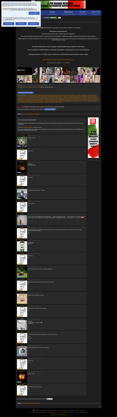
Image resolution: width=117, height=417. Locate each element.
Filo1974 (81, 97)
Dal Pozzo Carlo (93, 96)
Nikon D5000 (20, 87)
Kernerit (21, 214)
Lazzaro (37, 99)
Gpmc (72, 98)
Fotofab (92, 97)
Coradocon (78, 96)
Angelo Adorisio (89, 95)
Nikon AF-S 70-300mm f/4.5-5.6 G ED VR (31, 87)
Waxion (21, 371)
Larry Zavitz (32, 99)
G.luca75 (35, 98)
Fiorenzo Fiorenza (87, 97)
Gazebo (56, 98)
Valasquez (34, 102)
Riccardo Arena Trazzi (39, 101)
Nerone (41, 100)
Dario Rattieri (32, 97)
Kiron (25, 99)
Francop (27, 98)
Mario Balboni (73, 99)
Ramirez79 (22, 101)
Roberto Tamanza (61, 101)
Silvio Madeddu (94, 101)
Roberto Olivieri (55, 101)
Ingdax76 (79, 98)
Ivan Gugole (83, 98)
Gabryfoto (52, 98)
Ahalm (27, 95)
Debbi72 (36, 97)
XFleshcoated (58, 102)
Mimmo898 (28, 100)
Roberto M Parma (47, 101)
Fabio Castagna (67, 97)
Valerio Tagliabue (40, 102)
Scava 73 (83, 101)
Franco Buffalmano (21, 98)
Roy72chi (73, 101)
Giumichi (69, 98)
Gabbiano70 (39, 98)
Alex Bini (63, 95)
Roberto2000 (68, 101)
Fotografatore (40, 85)
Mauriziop (90, 99)
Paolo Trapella (49, 100)
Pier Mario (76, 100)
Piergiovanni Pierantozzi (83, 100)
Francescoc (97, 97)
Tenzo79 (26, 102)
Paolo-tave (55, 100)
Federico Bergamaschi (74, 97)
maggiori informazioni (7, 6)
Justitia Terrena (21, 99)
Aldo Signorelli (34, 95)
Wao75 (49, 102)
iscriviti (62, 62)
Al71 (30, 95)
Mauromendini (95, 99)
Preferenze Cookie (61, 412)
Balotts (32, 96)
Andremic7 (79, 95)
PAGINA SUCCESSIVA (35, 114)
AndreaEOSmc (73, 95)
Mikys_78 (23, 100)
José (98, 98)
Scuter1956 (88, 101)
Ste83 (23, 102)
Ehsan (57, 97)
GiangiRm (60, 98)
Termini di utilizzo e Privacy (53, 412)
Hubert (75, 98)
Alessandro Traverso (50, 95)
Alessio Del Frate (58, 95)
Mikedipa (19, 100)
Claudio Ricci (65, 96)
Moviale (32, 100)
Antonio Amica (23, 96)
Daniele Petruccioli (25, 97)
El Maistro (61, 97)
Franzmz (31, 98)
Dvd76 (49, 97)
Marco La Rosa (49, 99)
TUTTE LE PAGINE (25, 114)
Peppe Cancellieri (65, 100)
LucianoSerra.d (42, 99)
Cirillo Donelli (60, 96)
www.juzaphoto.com (54, 414)
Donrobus (46, 97)
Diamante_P (41, 97)
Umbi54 (30, 102)
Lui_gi (22, 345)
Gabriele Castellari (46, 98)
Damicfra (19, 97)
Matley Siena (79, 99)
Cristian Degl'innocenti (85, 96)
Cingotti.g (55, 96)
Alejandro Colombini (41, 95)
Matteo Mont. (84, 99)
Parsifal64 (60, 100)
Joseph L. (95, 98)
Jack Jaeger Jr (89, 98)
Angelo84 (95, 95)
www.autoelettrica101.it (62, 414)
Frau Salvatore (22, 135)
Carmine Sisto (50, 96)
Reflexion (27, 101)
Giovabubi (65, 98)
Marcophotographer (60, 99)
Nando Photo (36, 100)
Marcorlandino (67, 99)
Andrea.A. (68, 95)
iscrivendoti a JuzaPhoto (27, 127)
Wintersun (54, 102)
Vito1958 (46, 102)
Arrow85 (28, 96)
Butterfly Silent (44, 96)
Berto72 (35, 96)
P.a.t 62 (44, 100)
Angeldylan (84, 95)
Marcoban (54, 99)
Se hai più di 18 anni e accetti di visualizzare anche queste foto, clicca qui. (58, 59)
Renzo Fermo (32, 101)
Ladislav (28, 99)
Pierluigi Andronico (92, 100)
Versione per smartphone (34, 412)
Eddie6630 (53, 97)
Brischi (39, 96)
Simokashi (20, 102)
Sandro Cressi (78, 101)
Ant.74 (19, 96)
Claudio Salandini (72, 96)
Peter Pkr (71, 100)
